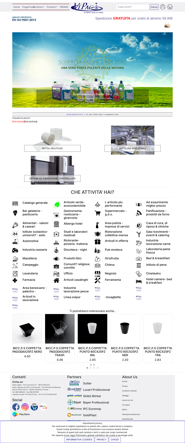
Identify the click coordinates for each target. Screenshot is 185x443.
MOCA (124, 410)
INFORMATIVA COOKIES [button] (79, 439)
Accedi (124, 381)
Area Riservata (127, 419)
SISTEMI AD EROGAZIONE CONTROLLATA (52, 178)
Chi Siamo (126, 405)
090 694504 (20, 392)
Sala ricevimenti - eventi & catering (158, 233)
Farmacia (29, 279)
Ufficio (68, 273)
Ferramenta (113, 279)
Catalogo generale (35, 202)
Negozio (110, 273)
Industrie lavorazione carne (158, 242)
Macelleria (30, 258)
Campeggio (30, 264)
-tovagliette (113, 297)
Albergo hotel (73, 223)
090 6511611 (34, 392)
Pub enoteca (113, 249)
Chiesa (109, 264)
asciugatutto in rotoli (111, 114)
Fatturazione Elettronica (131, 414)
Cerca (154, 6)
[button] (24, 70)
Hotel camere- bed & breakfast (159, 280)
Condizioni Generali (129, 391)
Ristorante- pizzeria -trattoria (76, 242)
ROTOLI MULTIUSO (52, 148)
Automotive (30, 241)
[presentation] (91, 365)
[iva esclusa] (30, 121)
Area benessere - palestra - (35, 289)
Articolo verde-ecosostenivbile (75, 203)
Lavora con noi (127, 400)
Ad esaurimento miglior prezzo (157, 203)
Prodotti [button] (51, 6)
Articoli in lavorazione (30, 298)
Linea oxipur (72, 297)
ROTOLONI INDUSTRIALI (132, 148)
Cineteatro (153, 273)
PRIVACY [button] (101, 439)
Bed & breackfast (158, 258)
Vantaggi (125, 396)
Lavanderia (30, 273)
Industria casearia (35, 249)
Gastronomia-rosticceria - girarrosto (73, 214)
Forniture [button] (38, 6)
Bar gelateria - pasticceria (32, 212)
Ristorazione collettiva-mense (116, 233)
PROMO (64, 6)
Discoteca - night (75, 249)
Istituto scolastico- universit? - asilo (35, 233)
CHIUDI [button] (115, 439)
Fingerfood (27, 6)
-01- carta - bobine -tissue (94, 114)
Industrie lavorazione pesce (76, 289)
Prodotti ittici (72, 258)
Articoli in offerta (116, 241)
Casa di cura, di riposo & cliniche (157, 224)
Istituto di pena (156, 264)
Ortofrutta (112, 258)
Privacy (125, 386)
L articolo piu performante (114, 203)
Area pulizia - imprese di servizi (117, 224)
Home (17, 6)
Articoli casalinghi (76, 279)
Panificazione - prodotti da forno (157, 212)
